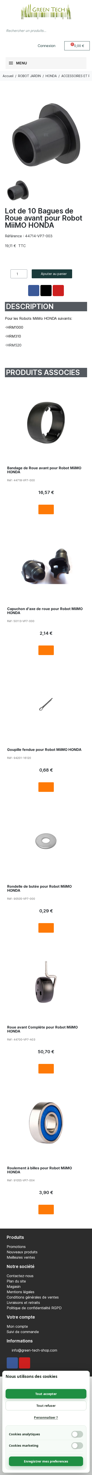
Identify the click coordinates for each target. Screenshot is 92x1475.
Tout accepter (46, 1394)
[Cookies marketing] (77, 1445)
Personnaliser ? (46, 1417)
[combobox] (37, 30)
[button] (77, 45)
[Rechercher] (84, 30)
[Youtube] (24, 1362)
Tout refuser (46, 1405)
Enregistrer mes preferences (46, 1461)
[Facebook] (12, 1362)
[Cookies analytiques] (77, 1434)
